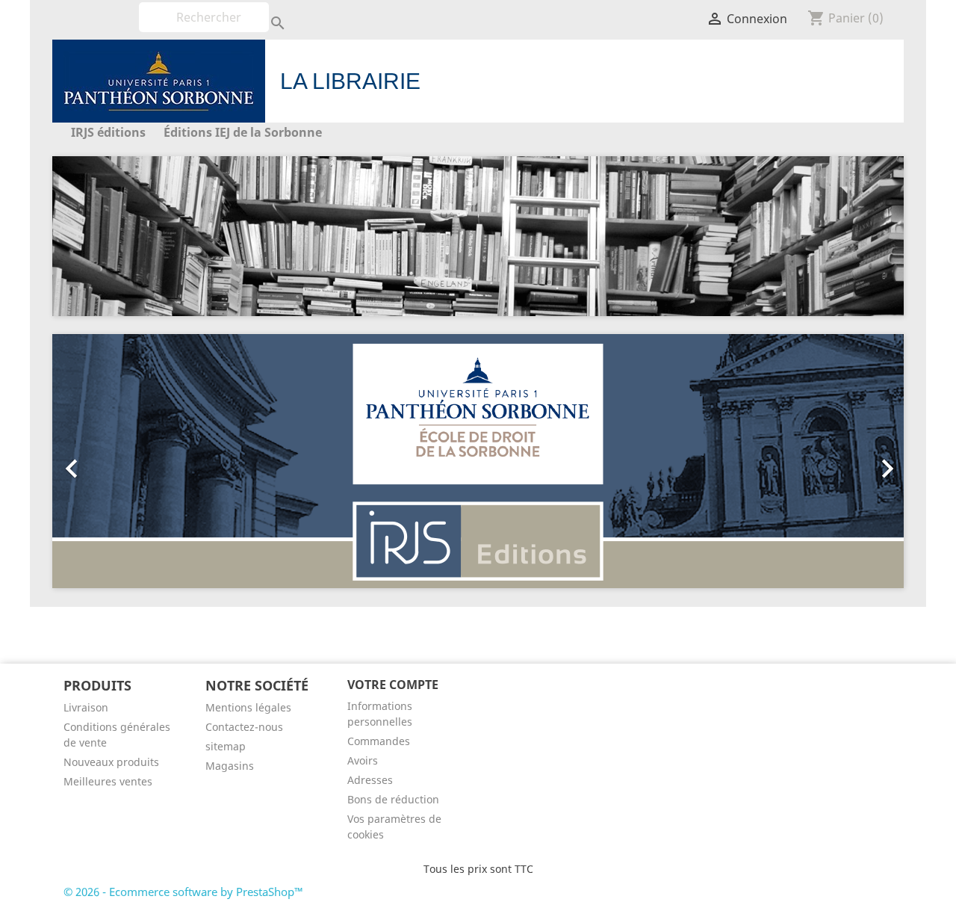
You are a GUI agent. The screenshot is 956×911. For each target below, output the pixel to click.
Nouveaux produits (111, 762)
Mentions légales (248, 707)
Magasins (229, 766)
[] (262, 9)
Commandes (378, 741)
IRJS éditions (108, 132)
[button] (116, 461)
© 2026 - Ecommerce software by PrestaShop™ (183, 891)
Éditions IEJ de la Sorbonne (243, 132)
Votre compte (392, 684)
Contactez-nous (244, 727)
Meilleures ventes (107, 781)
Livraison (85, 707)
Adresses (370, 780)
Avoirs (362, 760)
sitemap (225, 746)
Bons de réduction (393, 799)
